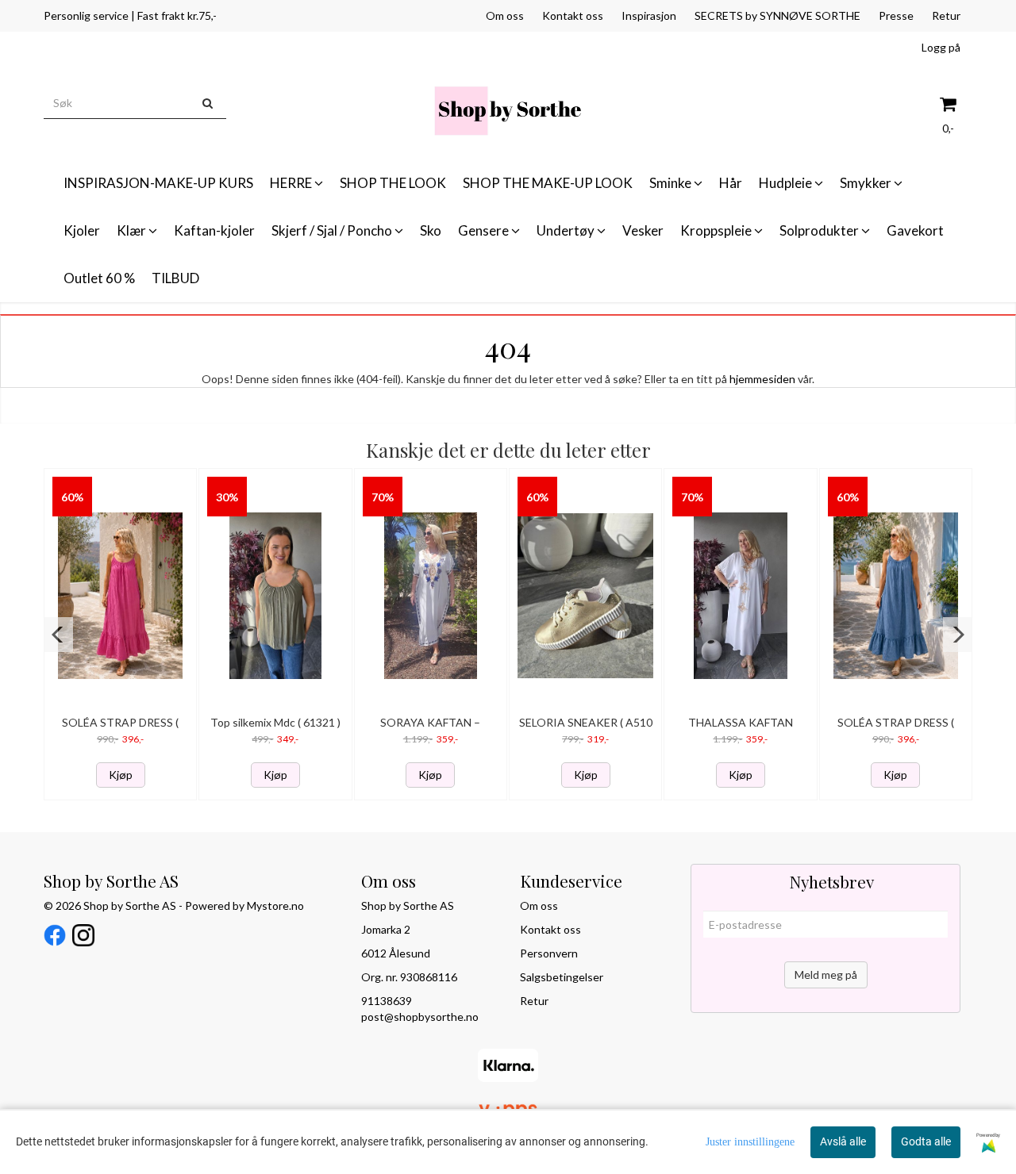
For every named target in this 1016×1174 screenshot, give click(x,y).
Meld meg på (826, 974)
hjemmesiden (762, 379)
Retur (946, 15)
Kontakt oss (572, 15)
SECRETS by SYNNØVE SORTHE (777, 15)
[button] (58, 634)
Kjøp (121, 774)
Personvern (549, 953)
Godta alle (926, 1141)
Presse (896, 15)
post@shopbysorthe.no (420, 1016)
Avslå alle (843, 1141)
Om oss (505, 15)
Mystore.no (275, 905)
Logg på (941, 47)
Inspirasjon (649, 15)
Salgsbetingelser (561, 977)
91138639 (386, 1000)
